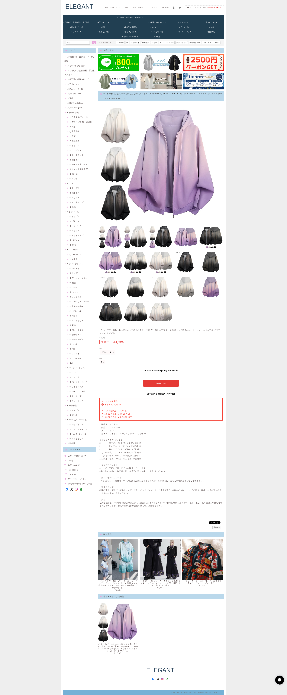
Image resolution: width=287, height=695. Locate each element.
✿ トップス (75, 145)
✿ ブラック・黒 (76, 386)
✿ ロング (74, 273)
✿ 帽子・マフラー (77, 330)
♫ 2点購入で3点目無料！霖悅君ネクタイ (130, 18)
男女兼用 (145, 43)
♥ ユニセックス (103, 32)
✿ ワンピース (75, 150)
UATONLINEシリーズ (211, 43)
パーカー (120, 43)
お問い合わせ (138, 7)
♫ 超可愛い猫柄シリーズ (157, 22)
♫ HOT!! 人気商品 (130, 27)
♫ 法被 (103, 27)
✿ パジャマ (75, 178)
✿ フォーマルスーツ (78, 429)
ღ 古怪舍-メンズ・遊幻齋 (81, 122)
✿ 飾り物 (74, 174)
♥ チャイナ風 (184, 27)
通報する (217, 527)
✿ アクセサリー (76, 320)
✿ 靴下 (73, 349)
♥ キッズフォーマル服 (130, 37)
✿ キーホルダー (76, 339)
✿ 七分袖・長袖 (76, 306)
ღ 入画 (72, 136)
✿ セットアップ (76, 155)
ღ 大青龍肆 (74, 131)
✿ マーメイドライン (78, 278)
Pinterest (166, 7)
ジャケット (135, 43)
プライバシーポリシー (78, 479)
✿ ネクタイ (75, 353)
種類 (101, 349)
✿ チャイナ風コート (78, 164)
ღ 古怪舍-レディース (79, 117)
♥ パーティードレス (184, 32)
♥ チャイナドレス (130, 32)
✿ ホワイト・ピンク (78, 382)
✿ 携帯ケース (75, 334)
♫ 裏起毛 (157, 37)
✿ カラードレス (76, 401)
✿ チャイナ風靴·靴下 (79, 169)
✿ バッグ (74, 316)
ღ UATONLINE (76, 254)
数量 (101, 358)
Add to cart (161, 383)
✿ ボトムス (75, 160)
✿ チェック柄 (75, 297)
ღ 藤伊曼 (73, 259)
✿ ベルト (74, 344)
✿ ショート (75, 268)
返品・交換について (112, 7)
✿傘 (71, 363)
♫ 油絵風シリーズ (76, 27)
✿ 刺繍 (73, 282)
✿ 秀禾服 (74, 415)
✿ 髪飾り (74, 325)
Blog (127, 7)
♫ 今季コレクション (103, 22)
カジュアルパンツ (167, 43)
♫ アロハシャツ (184, 22)
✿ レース (74, 287)
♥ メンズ (210, 27)
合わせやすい (195, 43)
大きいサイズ (181, 43)
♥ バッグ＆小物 (157, 32)
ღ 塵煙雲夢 (74, 141)
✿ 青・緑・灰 (75, 396)
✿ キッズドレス (76, 424)
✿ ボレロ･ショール (78, 434)
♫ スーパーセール (157, 27)
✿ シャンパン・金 (77, 391)
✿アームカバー (76, 358)
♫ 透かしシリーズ (210, 22)
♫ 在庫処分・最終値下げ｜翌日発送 (76, 22)
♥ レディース (76, 32)
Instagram (152, 7)
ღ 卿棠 (72, 126)
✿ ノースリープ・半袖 (79, 301)
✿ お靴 (73, 207)
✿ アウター (75, 197)
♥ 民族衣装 (211, 32)
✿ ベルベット (75, 292)
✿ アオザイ (75, 410)
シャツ (154, 43)
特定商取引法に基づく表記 (80, 483)
